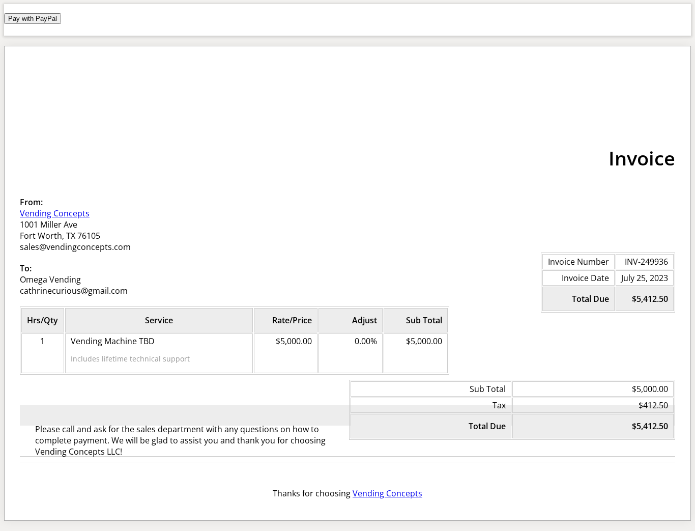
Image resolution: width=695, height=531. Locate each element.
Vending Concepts (55, 213)
